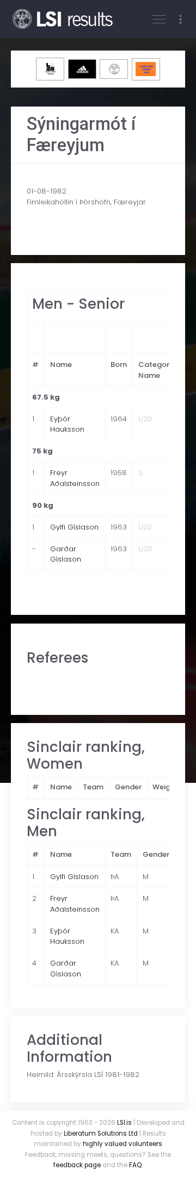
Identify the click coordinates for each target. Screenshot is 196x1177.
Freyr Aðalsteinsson (75, 478)
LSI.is (124, 1122)
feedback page (77, 1165)
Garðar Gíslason (65, 554)
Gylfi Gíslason (74, 527)
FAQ (135, 1165)
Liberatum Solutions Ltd (101, 1133)
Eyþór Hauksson (67, 424)
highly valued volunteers (122, 1143)
